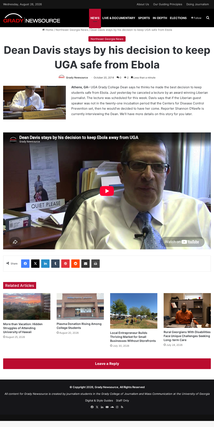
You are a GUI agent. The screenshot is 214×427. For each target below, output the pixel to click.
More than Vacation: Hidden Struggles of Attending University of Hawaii (23, 328)
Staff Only (122, 400)
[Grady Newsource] (31, 18)
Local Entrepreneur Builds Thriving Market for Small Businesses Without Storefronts (133, 336)
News (94, 18)
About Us (143, 4)
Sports (144, 18)
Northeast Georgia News (72, 29)
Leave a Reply (107, 364)
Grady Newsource (77, 77)
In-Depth (160, 18)
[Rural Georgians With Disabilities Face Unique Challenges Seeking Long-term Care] (187, 310)
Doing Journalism (197, 4)
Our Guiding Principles (167, 4)
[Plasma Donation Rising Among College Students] (80, 306)
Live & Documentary (118, 18)
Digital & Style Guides (99, 400)
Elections (178, 18)
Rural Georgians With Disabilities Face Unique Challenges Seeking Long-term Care (187, 336)
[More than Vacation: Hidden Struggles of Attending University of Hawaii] (26, 306)
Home (49, 29)
